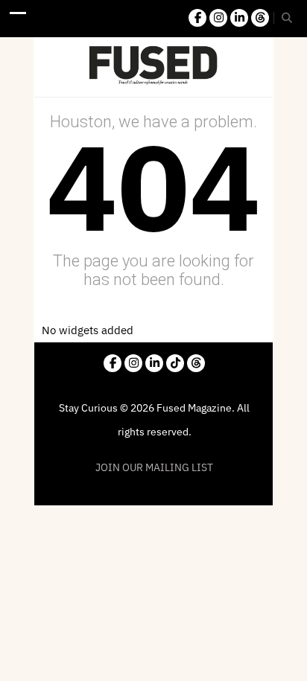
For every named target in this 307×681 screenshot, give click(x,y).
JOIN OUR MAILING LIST (154, 467)
